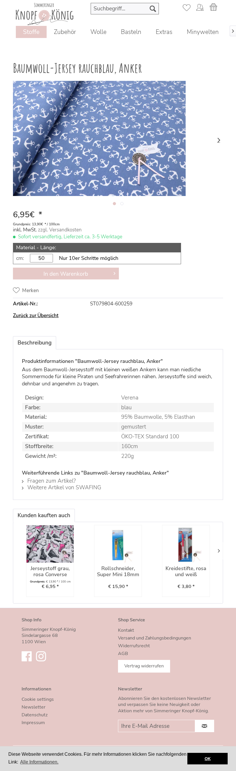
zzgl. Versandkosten (60, 229)
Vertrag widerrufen (144, 666)
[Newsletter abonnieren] (204, 726)
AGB (123, 653)
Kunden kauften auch (44, 515)
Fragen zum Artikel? (51, 481)
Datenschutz (34, 715)
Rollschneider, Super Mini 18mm (118, 572)
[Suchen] (153, 8)
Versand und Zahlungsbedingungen (154, 638)
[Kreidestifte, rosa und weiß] (186, 544)
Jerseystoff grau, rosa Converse (50, 572)
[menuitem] (125, 8)
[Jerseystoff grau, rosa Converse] (50, 544)
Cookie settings (38, 699)
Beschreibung (35, 343)
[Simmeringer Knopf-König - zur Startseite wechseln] (44, 13)
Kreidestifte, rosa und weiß (185, 572)
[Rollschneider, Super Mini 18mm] (118, 544)
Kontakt (126, 630)
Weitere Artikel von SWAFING (63, 487)
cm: (20, 258)
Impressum (33, 722)
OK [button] (208, 758)
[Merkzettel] (185, 8)
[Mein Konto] (199, 8)
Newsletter (33, 707)
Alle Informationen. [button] (39, 761)
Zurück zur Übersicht (35, 315)
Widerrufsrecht (134, 646)
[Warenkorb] (214, 8)
